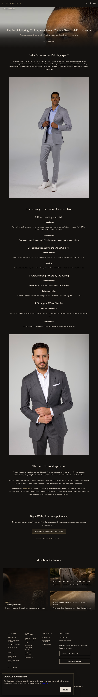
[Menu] (94, 3)
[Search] (86, 3)
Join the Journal (74, 661)
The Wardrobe (46, 644)
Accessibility (29, 657)
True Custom (12, 637)
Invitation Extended (28, 653)
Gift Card (28, 650)
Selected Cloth (12, 647)
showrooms (26, 488)
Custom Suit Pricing (12, 656)
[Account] (90, 3)
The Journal (63, 637)
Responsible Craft (65, 640)
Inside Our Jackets (14, 644)
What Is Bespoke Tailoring (13, 661)
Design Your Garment (46, 640)
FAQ (26, 643)
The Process (12, 671)
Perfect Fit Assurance (28, 646)
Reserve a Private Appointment (49, 531)
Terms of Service (75, 686)
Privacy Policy (46, 683)
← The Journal (9, 9)
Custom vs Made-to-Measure (13, 640)
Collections (46, 637)
